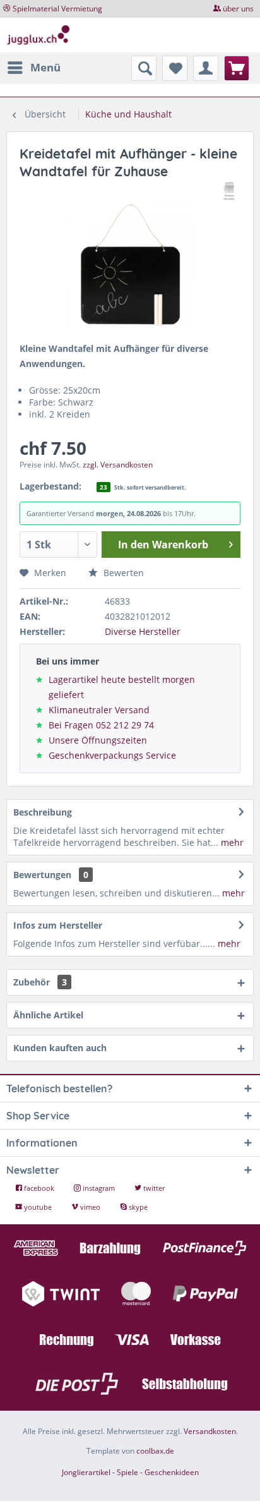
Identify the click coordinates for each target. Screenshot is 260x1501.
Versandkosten (210, 1431)
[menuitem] (33, 67)
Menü (45, 67)
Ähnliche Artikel (48, 1015)
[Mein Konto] (205, 68)
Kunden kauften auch (60, 1048)
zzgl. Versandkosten (118, 464)
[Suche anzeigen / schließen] (144, 68)
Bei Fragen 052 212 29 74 (101, 725)
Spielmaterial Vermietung (57, 8)
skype (137, 1207)
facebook (39, 1188)
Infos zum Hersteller (57, 925)
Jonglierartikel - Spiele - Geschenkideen (130, 1472)
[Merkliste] (174, 68)
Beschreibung (42, 812)
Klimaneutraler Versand (99, 710)
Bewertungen (42, 875)
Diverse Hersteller (142, 631)
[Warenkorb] (236, 68)
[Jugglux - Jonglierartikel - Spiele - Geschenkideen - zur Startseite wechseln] (38, 35)
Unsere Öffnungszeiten (98, 740)
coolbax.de (155, 1450)
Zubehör (40, 982)
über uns (238, 8)
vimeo (90, 1207)
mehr (231, 842)
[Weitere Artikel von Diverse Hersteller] (229, 191)
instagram (99, 1188)
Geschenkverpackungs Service (112, 755)
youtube (38, 1207)
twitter (153, 1188)
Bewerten (122, 573)
